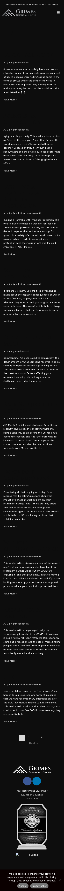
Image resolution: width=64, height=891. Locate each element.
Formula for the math (27, 341)
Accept (23, 886)
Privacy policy (39, 886)
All (4, 62)
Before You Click (29, 55)
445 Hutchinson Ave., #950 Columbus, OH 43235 (43, 4)
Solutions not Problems (24, 273)
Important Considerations (26, 475)
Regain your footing (21, 613)
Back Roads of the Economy (30, 408)
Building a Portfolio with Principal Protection (26, 196)
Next (33, 743)
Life (8, 677)
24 (42, 737)
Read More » (10, 99)
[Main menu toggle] (58, 12)
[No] (59, 880)
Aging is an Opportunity (22, 119)
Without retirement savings (31, 546)
